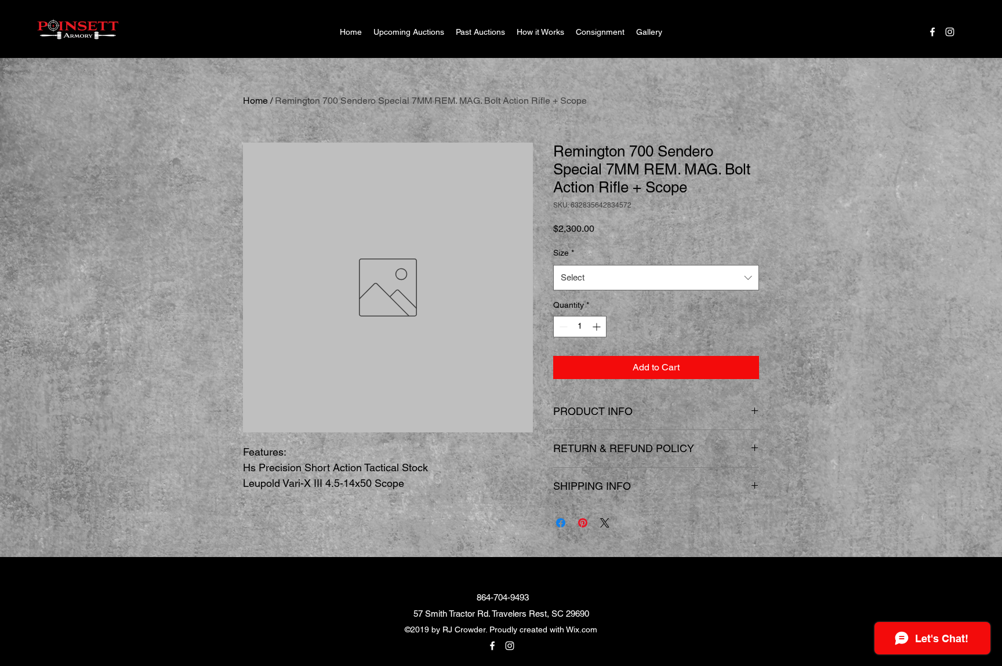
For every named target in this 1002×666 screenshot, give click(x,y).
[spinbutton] (579, 326)
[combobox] (656, 277)
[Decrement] (562, 326)
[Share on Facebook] (561, 523)
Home (255, 100)
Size (563, 252)
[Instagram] (950, 32)
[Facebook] (932, 32)
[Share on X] (605, 523)
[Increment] (597, 326)
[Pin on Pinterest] (583, 523)
